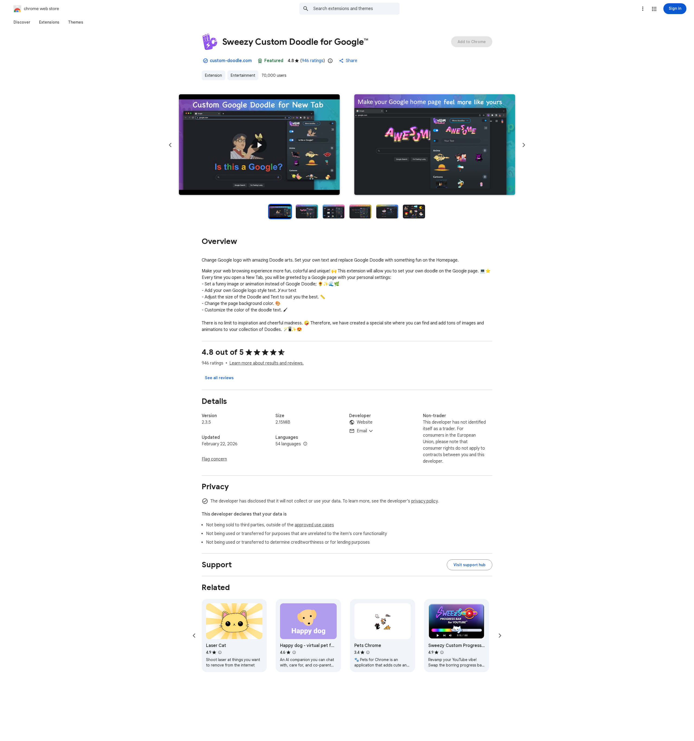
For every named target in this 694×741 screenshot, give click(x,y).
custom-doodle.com (231, 60)
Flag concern (214, 459)
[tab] (22, 22)
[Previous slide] (170, 145)
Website (364, 422)
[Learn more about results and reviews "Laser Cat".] (219, 652)
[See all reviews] (219, 377)
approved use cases (314, 525)
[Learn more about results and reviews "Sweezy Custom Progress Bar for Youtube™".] (441, 652)
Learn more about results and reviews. (266, 363)
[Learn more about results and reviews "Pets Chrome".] (367, 652)
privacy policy (424, 501)
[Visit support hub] (469, 564)
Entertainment (243, 75)
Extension (213, 75)
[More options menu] (642, 8)
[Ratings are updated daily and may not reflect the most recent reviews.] (330, 60)
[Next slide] (523, 145)
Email (362, 431)
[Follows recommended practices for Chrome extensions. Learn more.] (259, 60)
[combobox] (356, 8)
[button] (654, 9)
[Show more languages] (305, 444)
